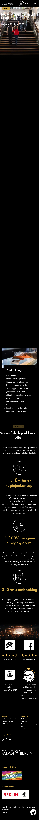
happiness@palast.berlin (10, 151)
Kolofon (23, 726)
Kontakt (23, 729)
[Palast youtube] (10, 739)
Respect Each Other (9, 767)
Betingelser (24, 721)
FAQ (22, 719)
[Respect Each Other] (12, 775)
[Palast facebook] (6, 739)
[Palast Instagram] (3, 739)
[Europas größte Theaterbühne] (8, 3)
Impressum (5, 812)
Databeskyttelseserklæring (29, 724)
